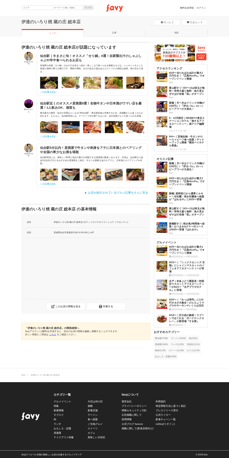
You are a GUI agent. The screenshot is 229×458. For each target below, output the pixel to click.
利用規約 (161, 401)
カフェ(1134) (193, 350)
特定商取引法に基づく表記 (171, 405)
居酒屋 (57, 432)
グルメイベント (62, 401)
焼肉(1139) (160, 350)
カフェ (91, 432)
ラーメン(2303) (178, 338)
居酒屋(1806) (161, 344)
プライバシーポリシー (134, 405)
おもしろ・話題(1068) (165, 356)
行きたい (195, 22)
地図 (176, 32)
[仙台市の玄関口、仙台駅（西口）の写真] (71, 127)
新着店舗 (93, 410)
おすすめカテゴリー (167, 331)
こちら (52, 334)
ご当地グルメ (95, 423)
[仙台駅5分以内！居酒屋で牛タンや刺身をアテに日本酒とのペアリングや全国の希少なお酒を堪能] (49, 175)
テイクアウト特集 (64, 437)
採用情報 (127, 419)
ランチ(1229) (177, 344)
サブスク (59, 414)
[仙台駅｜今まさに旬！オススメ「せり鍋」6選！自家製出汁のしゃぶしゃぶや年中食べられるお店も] (49, 83)
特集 (56, 405)
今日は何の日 (95, 401)
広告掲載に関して (132, 414)
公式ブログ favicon (132, 423)
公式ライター (163, 414)
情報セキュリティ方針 (134, 410)
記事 (114, 32)
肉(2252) (193, 338)
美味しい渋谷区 (96, 437)
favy (23, 375)
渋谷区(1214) (193, 344)
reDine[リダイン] (165, 423)
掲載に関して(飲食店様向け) (138, 428)
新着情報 (59, 410)
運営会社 (127, 401)
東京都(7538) (161, 338)
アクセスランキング (169, 68)
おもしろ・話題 (62, 428)
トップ (52, 33)
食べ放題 (93, 419)
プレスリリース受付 (167, 410)
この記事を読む (48, 92)
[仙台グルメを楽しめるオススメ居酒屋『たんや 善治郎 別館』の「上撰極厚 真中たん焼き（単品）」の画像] (135, 127)
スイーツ (93, 428)
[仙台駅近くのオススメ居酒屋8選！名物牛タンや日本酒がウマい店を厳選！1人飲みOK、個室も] (49, 127)
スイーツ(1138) (176, 350)
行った (168, 22)
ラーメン (93, 414)
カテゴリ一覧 (62, 394)
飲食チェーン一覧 (166, 419)
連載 (90, 405)
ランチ (57, 423)
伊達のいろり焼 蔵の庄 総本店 (51, 21)
